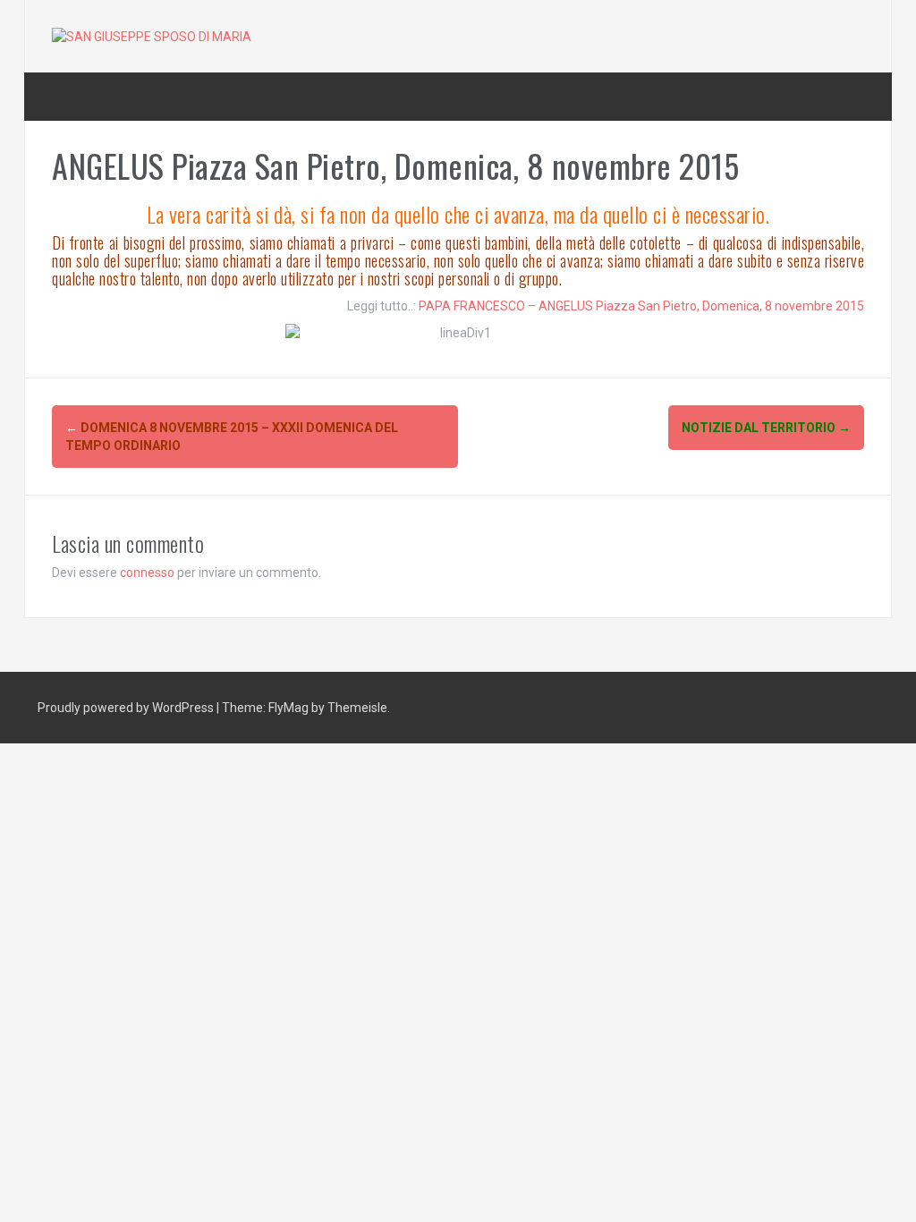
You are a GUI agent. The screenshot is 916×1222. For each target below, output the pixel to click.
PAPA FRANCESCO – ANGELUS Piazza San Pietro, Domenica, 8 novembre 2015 (641, 306)
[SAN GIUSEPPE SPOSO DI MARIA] (151, 36)
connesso (147, 572)
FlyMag (288, 707)
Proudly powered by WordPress (127, 707)
